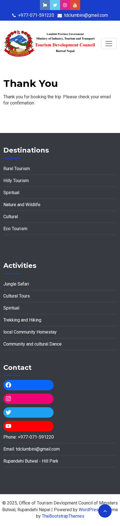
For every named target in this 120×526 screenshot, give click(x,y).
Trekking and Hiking (22, 320)
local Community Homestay (30, 332)
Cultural (10, 216)
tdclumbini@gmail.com (86, 15)
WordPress (90, 509)
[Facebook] (28, 385)
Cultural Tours (16, 296)
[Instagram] (28, 399)
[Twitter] (28, 412)
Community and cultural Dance (32, 344)
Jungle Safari (16, 284)
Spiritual (11, 192)
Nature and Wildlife (21, 204)
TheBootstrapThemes (63, 516)
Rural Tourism (16, 168)
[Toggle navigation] (109, 43)
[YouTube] (28, 426)
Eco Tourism (15, 228)
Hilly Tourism (16, 180)
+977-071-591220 (36, 15)
